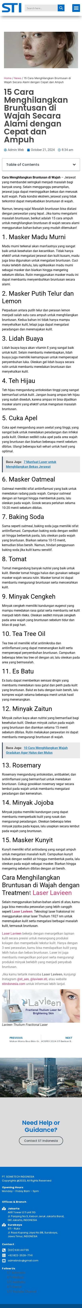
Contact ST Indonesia (41, 1141)
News (17, 78)
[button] (76, 8)
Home (8, 78)
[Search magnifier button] (61, 8)
